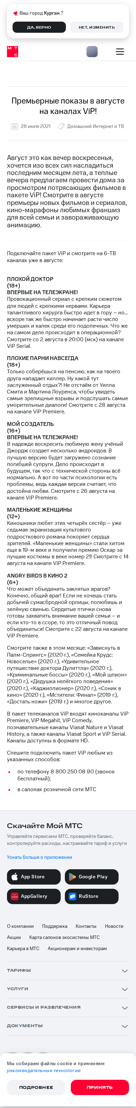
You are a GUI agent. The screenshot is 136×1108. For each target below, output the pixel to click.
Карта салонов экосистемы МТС (64, 937)
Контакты (86, 926)
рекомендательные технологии (44, 1070)
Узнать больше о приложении (39, 857)
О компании (20, 926)
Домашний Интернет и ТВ (95, 126)
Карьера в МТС (23, 948)
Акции (14, 937)
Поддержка (54, 926)
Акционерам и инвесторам (77, 948)
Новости (114, 926)
